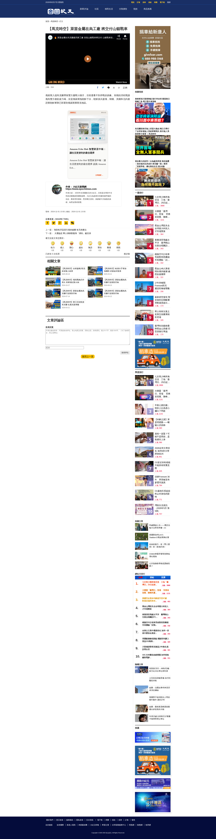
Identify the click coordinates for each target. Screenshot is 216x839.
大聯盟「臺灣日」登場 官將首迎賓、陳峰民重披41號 (162, 214)
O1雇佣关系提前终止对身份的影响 (162, 494)
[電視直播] (152, 811)
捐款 (150, 2)
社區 (97, 9)
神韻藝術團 (82, 825)
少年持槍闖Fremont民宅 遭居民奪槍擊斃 (162, 286)
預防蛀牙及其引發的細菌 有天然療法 (70, 230)
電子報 (162, 2)
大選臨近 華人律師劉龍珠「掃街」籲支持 (72, 233)
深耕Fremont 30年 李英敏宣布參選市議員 (162, 480)
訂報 (138, 2)
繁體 (168, 2)
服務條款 (69, 820)
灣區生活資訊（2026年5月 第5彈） (162, 508)
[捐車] (152, 367)
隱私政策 (79, 820)
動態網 (139, 825)
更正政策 (59, 820)
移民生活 (109, 9)
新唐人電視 (71, 825)
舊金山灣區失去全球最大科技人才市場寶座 (162, 228)
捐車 (144, 2)
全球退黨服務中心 (119, 825)
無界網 (148, 825)
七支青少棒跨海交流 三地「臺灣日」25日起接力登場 (162, 200)
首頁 (47, 21)
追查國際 (60, 825)
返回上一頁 (87, 356)
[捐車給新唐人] (152, 88)
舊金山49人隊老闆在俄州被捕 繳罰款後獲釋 (162, 271)
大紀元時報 (94, 825)
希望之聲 (105, 825)
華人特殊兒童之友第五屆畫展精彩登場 (162, 314)
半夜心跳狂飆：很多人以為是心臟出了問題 (162, 408)
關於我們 (49, 820)
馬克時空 (54, 21)
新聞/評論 (84, 9)
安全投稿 (89, 820)
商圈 (155, 2)
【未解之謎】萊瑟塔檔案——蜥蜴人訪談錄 (162, 422)
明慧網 (131, 825)
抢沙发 (127, 254)
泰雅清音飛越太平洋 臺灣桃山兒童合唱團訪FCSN (162, 243)
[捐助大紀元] (152, 788)
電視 (132, 2)
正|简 (125, 88)
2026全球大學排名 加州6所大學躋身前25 (162, 451)
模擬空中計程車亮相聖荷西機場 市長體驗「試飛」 (162, 257)
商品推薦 (148, 9)
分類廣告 (123, 9)
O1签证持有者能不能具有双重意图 (162, 465)
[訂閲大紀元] (152, 742)
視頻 (135, 9)
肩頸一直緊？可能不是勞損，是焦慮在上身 (162, 437)
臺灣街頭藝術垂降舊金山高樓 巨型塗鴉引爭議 (162, 329)
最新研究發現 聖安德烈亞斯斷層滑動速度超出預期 (162, 300)
